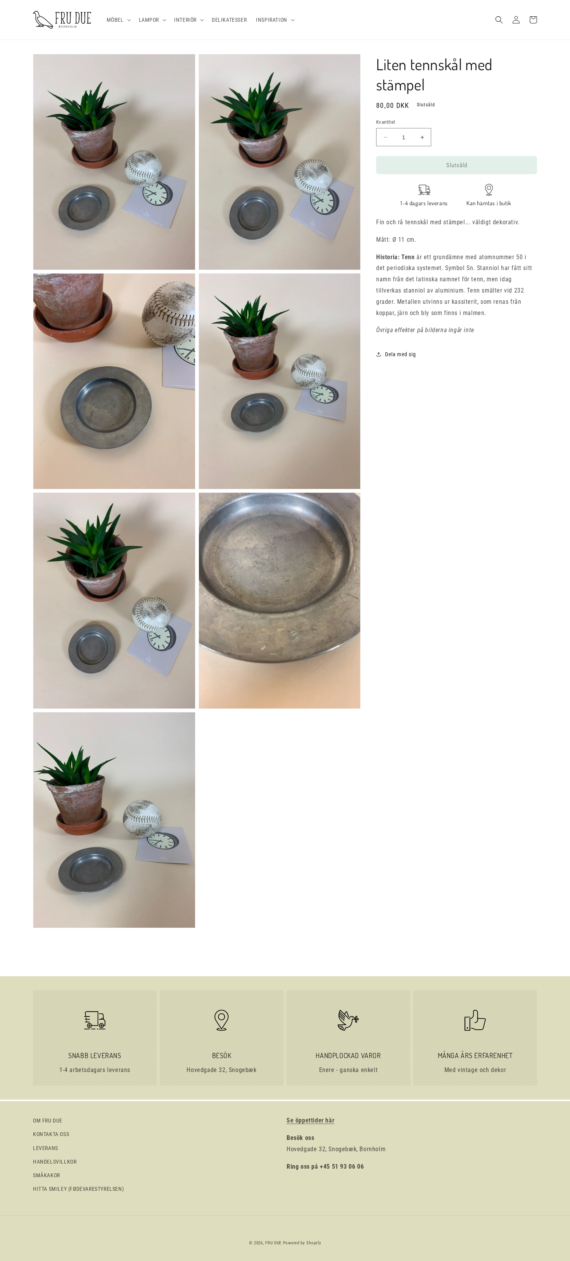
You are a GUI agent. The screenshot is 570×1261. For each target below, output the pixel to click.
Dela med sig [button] (400, 354)
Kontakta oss (51, 1134)
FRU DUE (273, 1242)
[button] (118, 20)
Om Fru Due (47, 1120)
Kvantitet (386, 122)
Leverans (45, 1148)
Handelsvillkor (54, 1162)
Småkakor (46, 1175)
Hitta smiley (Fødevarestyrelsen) (78, 1189)
